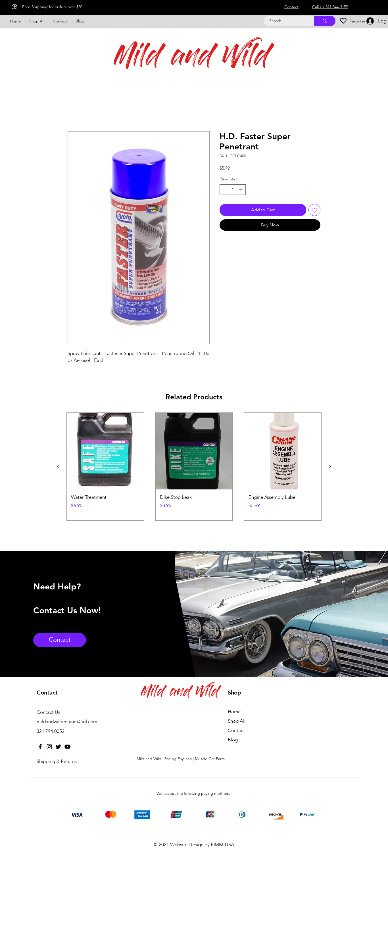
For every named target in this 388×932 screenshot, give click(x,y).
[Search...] (324, 21)
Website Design (186, 844)
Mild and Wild (192, 59)
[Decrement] (224, 190)
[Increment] (241, 190)
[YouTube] (67, 746)
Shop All (236, 721)
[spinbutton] (233, 190)
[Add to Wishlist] (314, 210)
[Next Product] (329, 466)
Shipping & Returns (57, 761)
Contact (236, 730)
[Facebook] (40, 746)
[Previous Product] (58, 466)
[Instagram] (49, 746)
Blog (233, 740)
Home (74, 110)
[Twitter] (58, 746)
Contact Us (48, 712)
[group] (194, 466)
